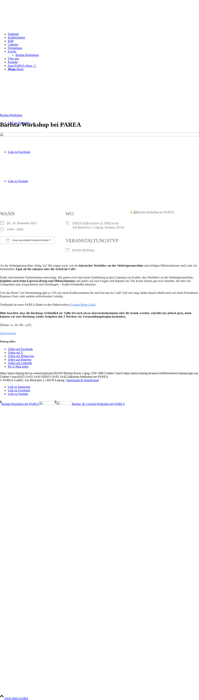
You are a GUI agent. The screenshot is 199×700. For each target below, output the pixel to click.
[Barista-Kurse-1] (99, 135)
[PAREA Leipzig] (99, 90)
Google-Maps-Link (82, 304)
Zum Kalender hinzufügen (30, 240)
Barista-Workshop (11, 115)
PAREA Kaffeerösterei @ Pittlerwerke (95, 223)
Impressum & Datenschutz (82, 380)
